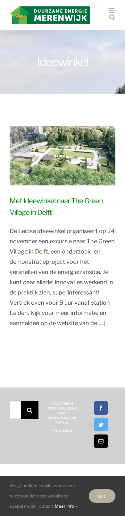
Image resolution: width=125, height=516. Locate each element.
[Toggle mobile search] (112, 17)
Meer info (65, 506)
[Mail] (101, 441)
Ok (102, 496)
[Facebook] (101, 408)
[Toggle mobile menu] (112, 10)
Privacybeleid (62, 430)
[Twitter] (101, 424)
